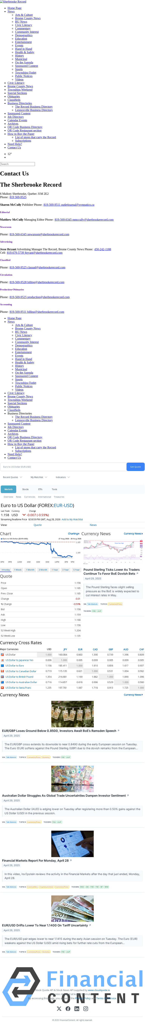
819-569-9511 (52, 204)
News (11, 11)
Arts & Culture (24, 14)
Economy (46, 757)
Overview (8, 496)
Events (19, 45)
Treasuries (59, 496)
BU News (21, 21)
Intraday (6, 569)
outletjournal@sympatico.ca (77, 204)
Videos (19, 79)
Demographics (23, 35)
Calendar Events (17, 120)
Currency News (132, 533)
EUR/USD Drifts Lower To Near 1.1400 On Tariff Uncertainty (46, 925)
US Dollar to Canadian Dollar (21, 671)
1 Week (17, 569)
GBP (111, 649)
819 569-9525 (18, 197)
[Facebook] (68, 1009)
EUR (80, 649)
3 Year (65, 569)
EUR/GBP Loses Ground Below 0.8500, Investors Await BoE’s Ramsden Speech (61, 731)
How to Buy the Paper (21, 133)
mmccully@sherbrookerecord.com (93, 219)
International (44, 496)
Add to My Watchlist (72, 519)
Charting (73, 533)
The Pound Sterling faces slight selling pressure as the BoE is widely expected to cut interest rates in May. (112, 591)
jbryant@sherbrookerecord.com (43, 252)
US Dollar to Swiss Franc (18, 688)
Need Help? (15, 144)
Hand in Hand (23, 48)
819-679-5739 (16, 252)
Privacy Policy (83, 998)
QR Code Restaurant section (24, 130)
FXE (62, 757)
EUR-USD (63, 505)
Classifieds (14, 99)
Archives (13, 123)
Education (21, 38)
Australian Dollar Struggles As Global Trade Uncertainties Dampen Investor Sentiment (65, 795)
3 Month (43, 569)
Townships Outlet (25, 72)
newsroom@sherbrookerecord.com (48, 234)
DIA (87, 887)
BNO (82, 887)
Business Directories (20, 103)
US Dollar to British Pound (19, 676)
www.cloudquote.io (99, 990)
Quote (38, 525)
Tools (54, 489)
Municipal (21, 59)
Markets (8, 489)
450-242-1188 (102, 249)
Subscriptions (23, 140)
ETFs (40, 489)
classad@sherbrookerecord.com (46, 267)
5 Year (76, 569)
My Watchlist (37, 477)
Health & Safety (24, 52)
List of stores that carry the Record (35, 137)
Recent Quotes (10, 477)
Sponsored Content (26, 65)
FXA (54, 822)
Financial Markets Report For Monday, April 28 (37, 860)
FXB (94, 611)
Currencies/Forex (115, 604)
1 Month (30, 569)
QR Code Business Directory (25, 127)
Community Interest (27, 31)
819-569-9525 (18, 267)
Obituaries (14, 96)
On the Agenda (24, 62)
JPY (65, 649)
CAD (95, 649)
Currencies (29, 496)
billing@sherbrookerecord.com (45, 282)
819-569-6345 (63, 219)
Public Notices (23, 76)
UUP (99, 611)
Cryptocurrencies (46, 887)
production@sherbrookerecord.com (48, 297)
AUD (126, 649)
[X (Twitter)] (59, 1009)
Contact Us (14, 147)
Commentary (23, 28)
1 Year (55, 569)
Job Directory (16, 116)
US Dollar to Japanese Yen (19, 660)
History (19, 55)
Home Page (14, 8)
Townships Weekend (20, 89)
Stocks (25, 489)
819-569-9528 (18, 282)
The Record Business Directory (34, 106)
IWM (106, 887)
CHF (142, 649)
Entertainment (23, 42)
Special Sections (17, 93)
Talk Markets (92, 604)
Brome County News (28, 18)
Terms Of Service (106, 998)
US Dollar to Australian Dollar (21, 682)
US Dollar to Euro (15, 665)
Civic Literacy (23, 25)
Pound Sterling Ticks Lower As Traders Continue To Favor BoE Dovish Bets (112, 571)
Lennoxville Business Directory (34, 110)
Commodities (32, 887)
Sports (19, 69)
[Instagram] (86, 1009)
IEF (102, 887)
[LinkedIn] (77, 1009)
